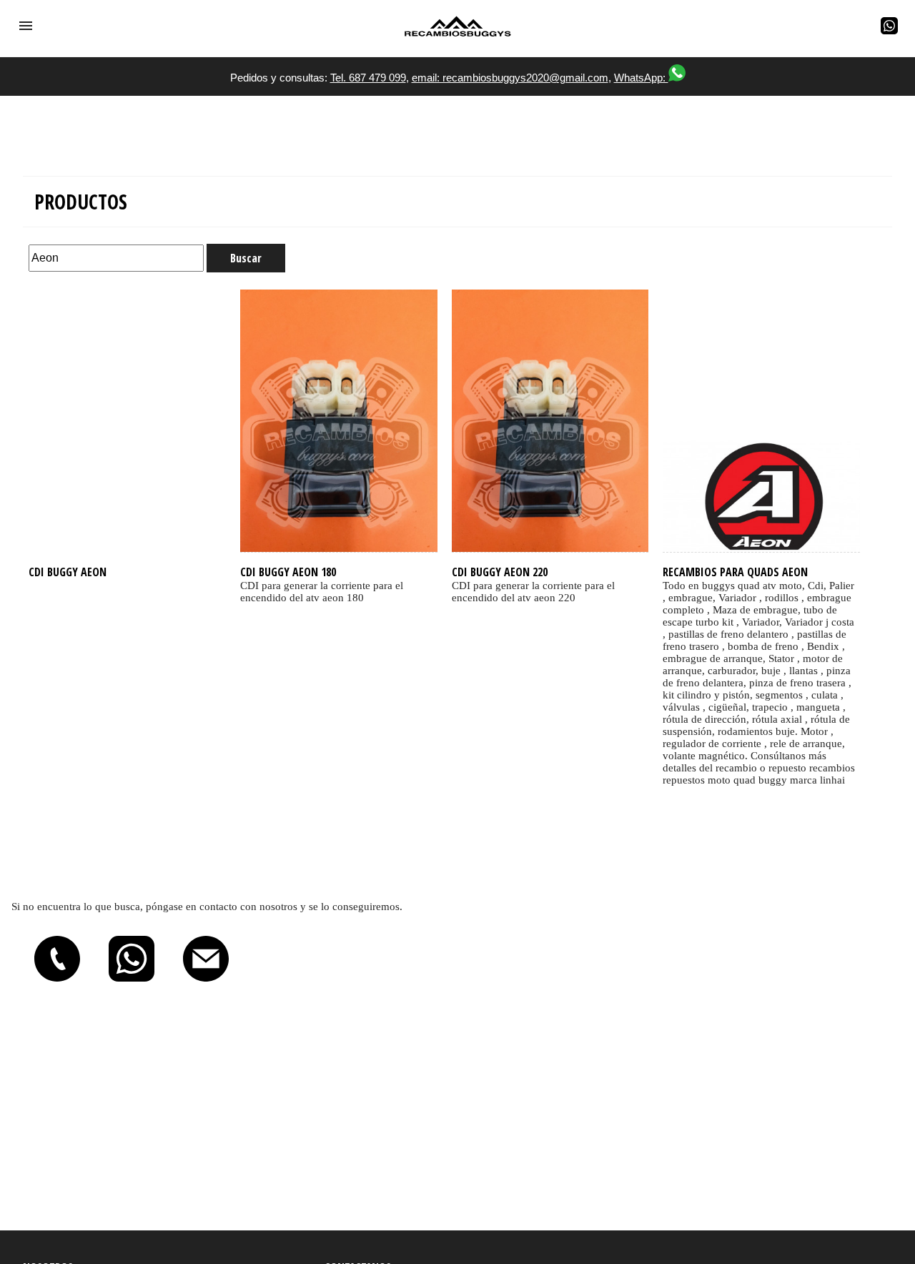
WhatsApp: (641, 77)
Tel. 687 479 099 (368, 77)
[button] (25, 25)
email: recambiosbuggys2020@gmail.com (510, 77)
